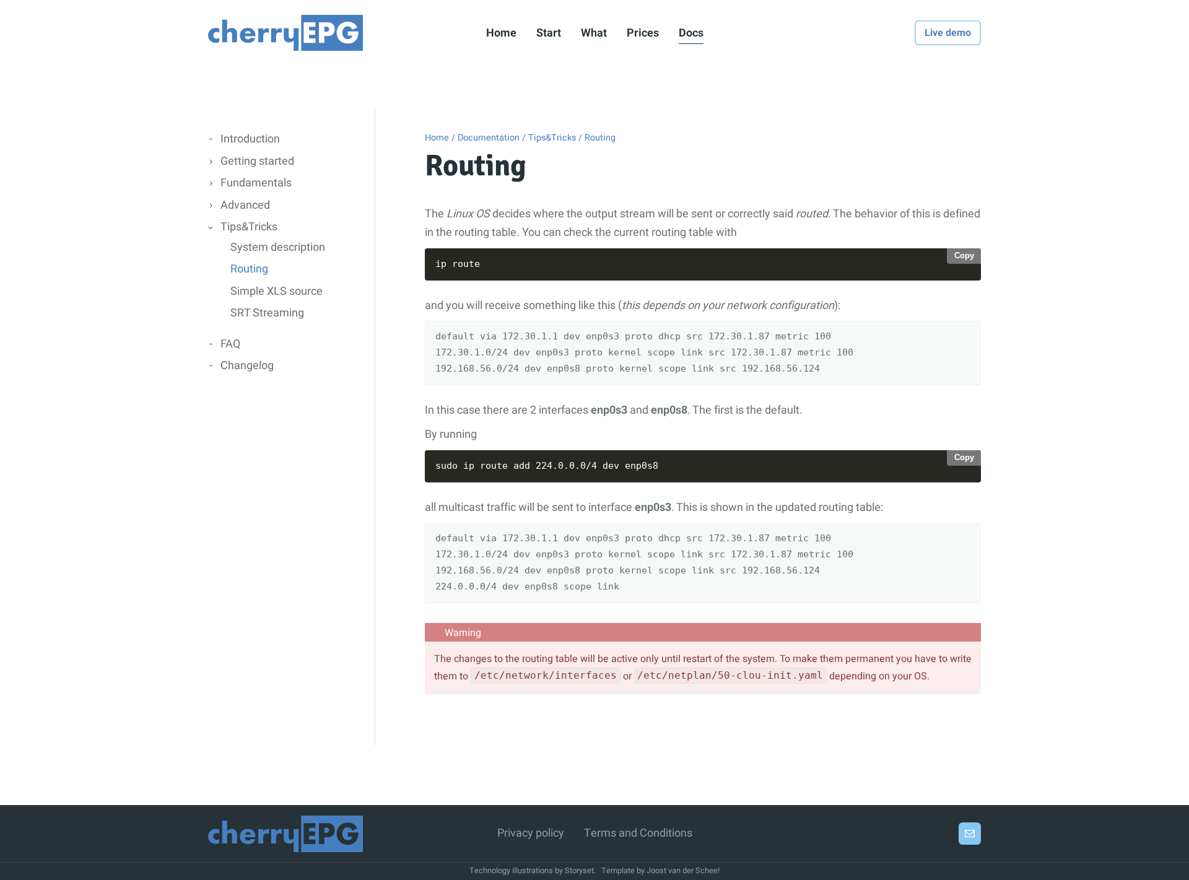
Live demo (948, 32)
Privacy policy (530, 833)
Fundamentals (256, 183)
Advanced (245, 205)
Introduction (250, 139)
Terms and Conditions (638, 833)
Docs (691, 33)
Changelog (247, 365)
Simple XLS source (276, 291)
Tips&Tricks (248, 227)
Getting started (257, 161)
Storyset (579, 870)
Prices (643, 33)
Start (548, 33)
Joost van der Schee (682, 870)
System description (277, 247)
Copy (964, 255)
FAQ (230, 344)
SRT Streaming (267, 313)
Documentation (489, 137)
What (594, 33)
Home (501, 33)
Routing (249, 269)
